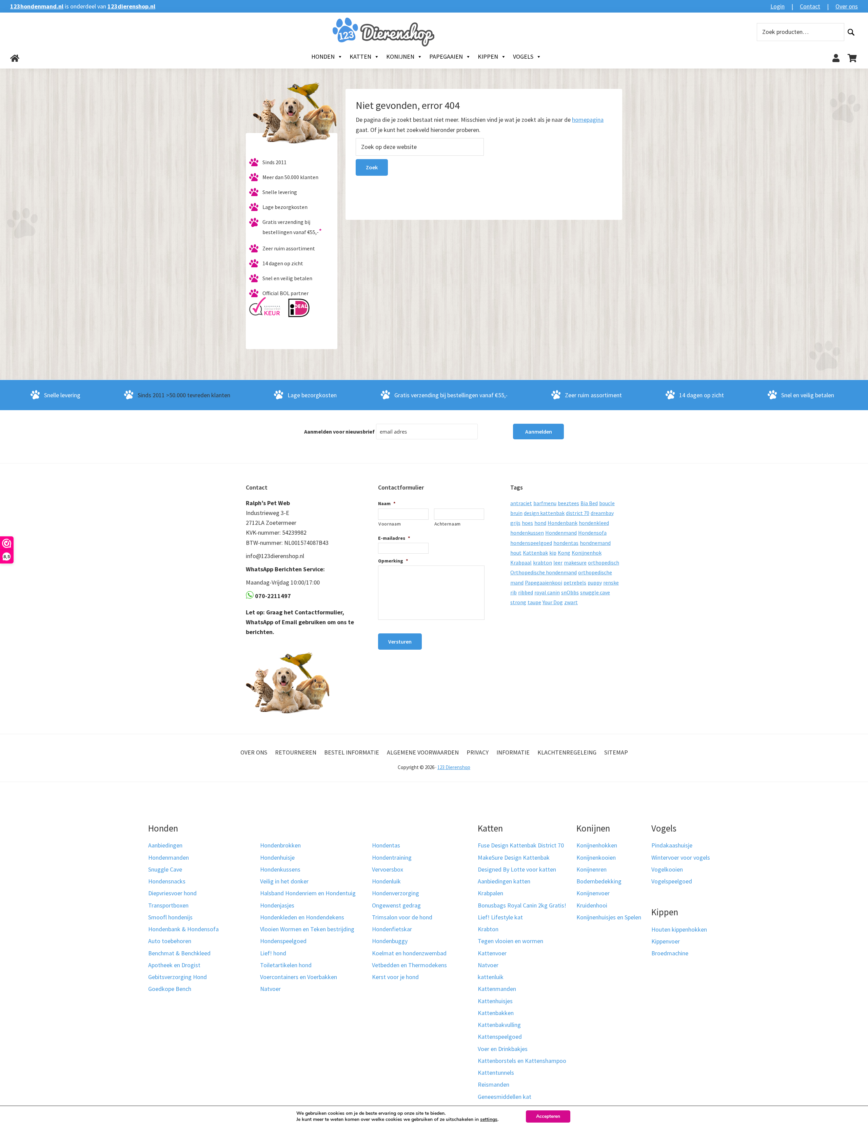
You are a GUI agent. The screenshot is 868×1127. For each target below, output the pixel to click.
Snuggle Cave (165, 869)
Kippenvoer (665, 941)
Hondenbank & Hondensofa (183, 929)
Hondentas (386, 845)
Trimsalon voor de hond (402, 917)
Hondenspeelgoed (283, 941)
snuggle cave (595, 592)
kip (552, 552)
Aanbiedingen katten (504, 881)
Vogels (523, 56)
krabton (542, 562)
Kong (564, 552)
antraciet (521, 503)
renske (611, 582)
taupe (534, 602)
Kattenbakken (496, 1013)
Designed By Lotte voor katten (517, 869)
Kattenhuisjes (495, 1001)
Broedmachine (669, 953)
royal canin (547, 592)
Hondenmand (561, 532)
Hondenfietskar (392, 929)
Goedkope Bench (169, 989)
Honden (323, 56)
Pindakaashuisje (671, 845)
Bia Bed (589, 503)
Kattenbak (535, 552)
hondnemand (595, 542)
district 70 (577, 513)
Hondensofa (592, 532)
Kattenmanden (497, 989)
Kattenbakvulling (499, 1025)
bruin (516, 513)
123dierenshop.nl (131, 6)
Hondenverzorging (395, 893)
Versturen (400, 641)
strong (518, 602)
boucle (607, 503)
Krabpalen (490, 893)
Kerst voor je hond (395, 977)
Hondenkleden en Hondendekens (302, 917)
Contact (810, 6)
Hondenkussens (280, 869)
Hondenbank (562, 522)
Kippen (488, 56)
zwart (571, 602)
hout (515, 552)
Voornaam (389, 524)
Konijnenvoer (593, 893)
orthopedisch (603, 562)
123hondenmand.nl (36, 6)
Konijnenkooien (596, 857)
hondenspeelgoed (531, 542)
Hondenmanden (168, 857)
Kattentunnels (496, 1072)
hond (540, 522)
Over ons (846, 6)
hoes (527, 522)
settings (488, 1119)
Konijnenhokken (596, 845)
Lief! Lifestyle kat (500, 917)
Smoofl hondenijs (170, 917)
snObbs (570, 592)
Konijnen (400, 56)
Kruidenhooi (591, 905)
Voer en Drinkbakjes (503, 1049)
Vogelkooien (667, 869)
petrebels (575, 582)
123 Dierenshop (453, 767)
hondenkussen (527, 532)
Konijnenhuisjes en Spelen (608, 917)
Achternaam (447, 524)
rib (513, 592)
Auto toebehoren (169, 941)
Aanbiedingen (165, 845)
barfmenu (544, 503)
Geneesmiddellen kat (504, 1097)
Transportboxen (168, 905)
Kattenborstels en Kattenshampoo (522, 1061)
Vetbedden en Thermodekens (409, 965)
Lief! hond (273, 953)
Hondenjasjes (277, 905)
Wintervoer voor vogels (680, 857)
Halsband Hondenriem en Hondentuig (308, 893)
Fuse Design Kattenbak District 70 (521, 845)
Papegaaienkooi (543, 582)
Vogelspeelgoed (671, 881)
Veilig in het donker (284, 881)
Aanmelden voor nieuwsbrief (339, 431)
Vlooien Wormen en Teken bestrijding (307, 929)
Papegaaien (446, 56)
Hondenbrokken (280, 845)
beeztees (568, 503)
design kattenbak (544, 513)
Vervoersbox (387, 869)
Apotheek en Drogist (174, 965)
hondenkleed (594, 522)
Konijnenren (591, 869)
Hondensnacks (166, 881)
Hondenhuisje (277, 857)
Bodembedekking (599, 881)
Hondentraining (392, 857)
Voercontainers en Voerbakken (298, 977)
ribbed (525, 592)
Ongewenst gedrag (396, 905)
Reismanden (493, 1084)
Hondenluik (386, 881)
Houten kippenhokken (679, 929)
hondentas (565, 542)
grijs (515, 522)
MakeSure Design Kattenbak (514, 857)
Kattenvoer (492, 953)
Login (777, 6)
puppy (595, 582)
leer (558, 562)
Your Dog (552, 602)
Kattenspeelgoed (500, 1036)
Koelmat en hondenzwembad (409, 953)
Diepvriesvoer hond (172, 893)
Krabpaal (521, 562)
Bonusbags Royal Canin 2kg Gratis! (522, 905)
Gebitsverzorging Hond (177, 977)
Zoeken (851, 32)
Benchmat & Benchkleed (179, 953)
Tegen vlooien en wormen (510, 941)
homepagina (588, 119)
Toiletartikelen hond (286, 965)
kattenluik (491, 977)
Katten (360, 56)
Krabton (488, 929)
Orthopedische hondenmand (543, 572)
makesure (575, 562)
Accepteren (548, 1116)
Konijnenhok (586, 552)
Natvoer (270, 989)
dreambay (602, 513)
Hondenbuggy (390, 941)
